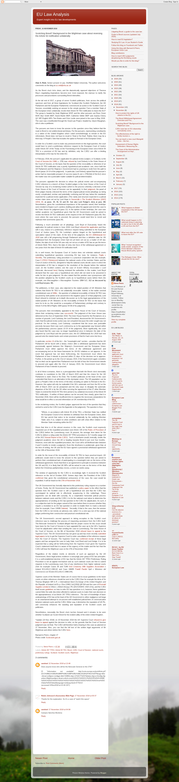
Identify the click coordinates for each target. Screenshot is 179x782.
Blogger (103, 773)
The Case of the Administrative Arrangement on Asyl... (127, 150)
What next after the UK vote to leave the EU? (132, 233)
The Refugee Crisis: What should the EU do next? (131, 258)
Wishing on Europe (117, 440)
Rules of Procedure (96, 430)
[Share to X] (71, 647)
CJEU (75, 650)
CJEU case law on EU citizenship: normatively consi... (128, 130)
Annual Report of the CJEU (56, 437)
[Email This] (66, 647)
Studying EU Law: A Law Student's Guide (127, 42)
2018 (116, 104)
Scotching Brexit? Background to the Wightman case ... (130, 124)
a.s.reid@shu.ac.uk (63, 85)
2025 (116, 82)
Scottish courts (64, 653)
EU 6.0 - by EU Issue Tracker (118, 548)
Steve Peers (119, 283)
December (120, 107)
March (118, 178)
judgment (91, 189)
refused (71, 161)
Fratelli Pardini (81, 569)
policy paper (84, 488)
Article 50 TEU (60, 650)
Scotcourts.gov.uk (53, 638)
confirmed (39, 478)
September (120, 159)
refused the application (89, 227)
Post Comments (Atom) (55, 763)
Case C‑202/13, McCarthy (117, 538)
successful (68, 313)
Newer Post (41, 758)
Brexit (69, 650)
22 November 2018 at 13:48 (59, 663)
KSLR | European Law (118, 567)
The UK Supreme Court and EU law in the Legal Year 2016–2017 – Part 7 (117, 425)
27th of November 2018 (70, 481)
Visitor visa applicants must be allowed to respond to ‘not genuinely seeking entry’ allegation (117, 358)
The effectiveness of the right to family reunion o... (128, 135)
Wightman (74, 653)
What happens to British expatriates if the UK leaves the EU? (131, 210)
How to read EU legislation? (122, 39)
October (119, 155)
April (118, 175)
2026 (116, 79)
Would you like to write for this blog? (125, 61)
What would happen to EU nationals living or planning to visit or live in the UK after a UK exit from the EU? (132, 223)
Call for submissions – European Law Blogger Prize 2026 (117, 406)
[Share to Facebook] (73, 647)
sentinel (44, 663)
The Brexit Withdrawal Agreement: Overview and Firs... (129, 119)
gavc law (115, 373)
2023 (116, 88)
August (119, 162)
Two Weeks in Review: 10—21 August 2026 (117, 338)
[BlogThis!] (68, 647)
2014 (116, 198)
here (55, 270)
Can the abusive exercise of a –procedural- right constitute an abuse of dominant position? (117, 516)
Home (71, 758)
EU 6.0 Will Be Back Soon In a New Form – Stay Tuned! (117, 554)
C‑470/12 (48, 260)
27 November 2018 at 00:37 (85, 696)
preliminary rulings (42, 653)
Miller (55, 293)
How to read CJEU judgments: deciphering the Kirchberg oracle (124, 57)
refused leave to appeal (90, 531)
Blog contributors (117, 53)
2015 (116, 195)
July (118, 165)
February (120, 181)
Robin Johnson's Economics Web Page (57, 696)
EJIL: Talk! (116, 334)
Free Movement (116, 349)
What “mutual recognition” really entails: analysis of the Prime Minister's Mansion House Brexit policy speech (132, 248)
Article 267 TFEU (48, 650)
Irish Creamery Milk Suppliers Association (86, 567)
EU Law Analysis (53, 14)
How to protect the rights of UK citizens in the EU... (127, 114)
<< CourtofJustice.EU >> (117, 533)
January (119, 184)
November (120, 110)
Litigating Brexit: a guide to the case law (126, 32)
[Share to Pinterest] (75, 647)
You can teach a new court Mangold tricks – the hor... (129, 140)
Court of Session (84, 650)
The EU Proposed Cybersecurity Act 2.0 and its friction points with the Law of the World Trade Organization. (117, 382)
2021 (116, 95)
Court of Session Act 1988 (46, 161)
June (118, 168)
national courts (97, 650)
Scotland (54, 653)
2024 (116, 85)
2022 (116, 92)
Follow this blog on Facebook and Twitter (127, 45)
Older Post (100, 758)
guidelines (49, 589)
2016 (116, 191)
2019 (116, 101)
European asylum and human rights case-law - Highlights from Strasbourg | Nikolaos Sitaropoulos (117, 465)
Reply (43, 688)
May (118, 171)
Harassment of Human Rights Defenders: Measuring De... (127, 145)
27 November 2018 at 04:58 (59, 709)
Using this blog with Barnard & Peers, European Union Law (125, 49)
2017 (116, 188)
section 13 (50, 341)
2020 (116, 98)
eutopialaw (116, 418)
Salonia (64, 508)
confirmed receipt (87, 539)
